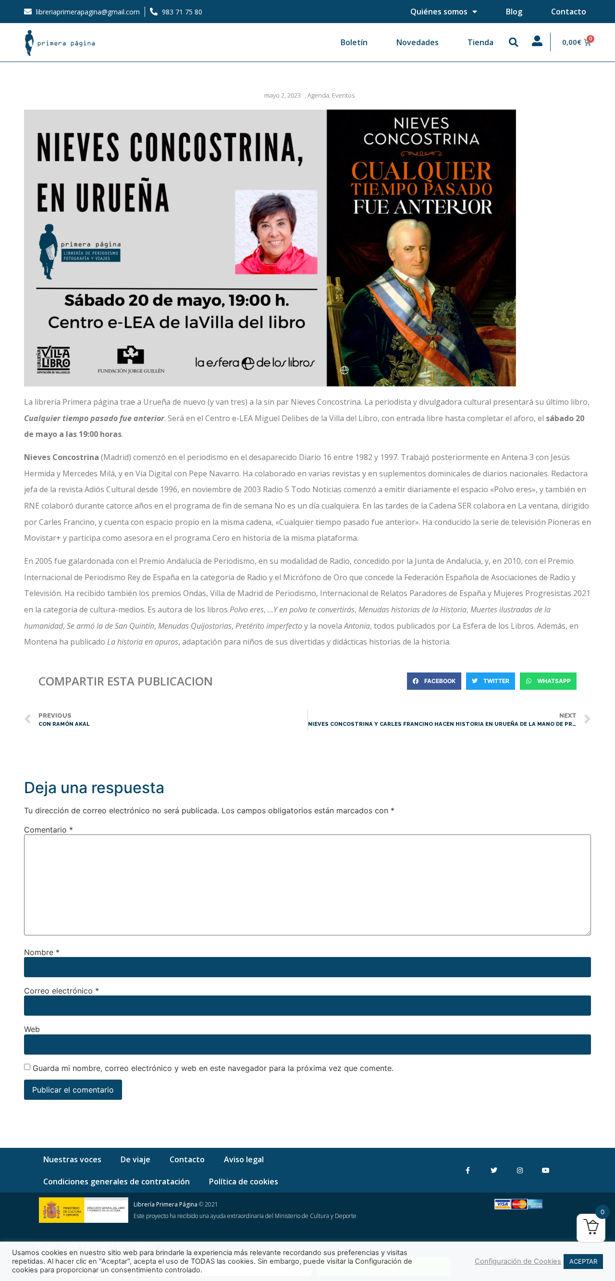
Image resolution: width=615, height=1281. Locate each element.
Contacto (568, 11)
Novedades (417, 42)
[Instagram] (519, 1170)
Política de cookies (243, 1181)
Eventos (343, 95)
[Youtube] (545, 1170)
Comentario (48, 829)
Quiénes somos (438, 11)
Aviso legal (244, 1159)
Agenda (318, 95)
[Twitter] (493, 1170)
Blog (514, 11)
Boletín (354, 42)
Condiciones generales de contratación (116, 1181)
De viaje (135, 1159)
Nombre (42, 952)
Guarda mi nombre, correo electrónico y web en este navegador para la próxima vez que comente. (213, 1068)
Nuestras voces (72, 1159)
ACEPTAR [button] (583, 1261)
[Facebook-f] (467, 1170)
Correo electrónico (61, 991)
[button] (513, 42)
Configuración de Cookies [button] (518, 1261)
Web (32, 1029)
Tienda (480, 42)
